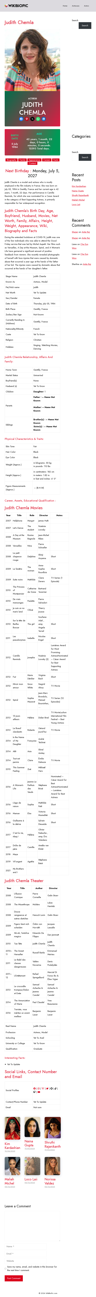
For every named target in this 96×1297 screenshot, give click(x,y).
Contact (32, 163)
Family (22, 159)
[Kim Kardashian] (12, 1137)
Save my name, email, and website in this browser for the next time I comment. (32, 1268)
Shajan (75, 232)
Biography (11, 159)
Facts (56, 159)
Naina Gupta (29, 1143)
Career (47, 159)
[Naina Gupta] (32, 1135)
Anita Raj (86, 232)
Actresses (75, 6)
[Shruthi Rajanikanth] (53, 1136)
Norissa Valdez (50, 1181)
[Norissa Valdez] (52, 1173)
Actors (86, 6)
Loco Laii (31, 1179)
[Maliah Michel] (12, 1173)
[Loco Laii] (32, 1173)
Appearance (34, 159)
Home (65, 6)
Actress (32, 98)
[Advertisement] (81, 87)
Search (75, 20)
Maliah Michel (9, 1181)
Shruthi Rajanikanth (53, 1144)
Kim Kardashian (12, 1145)
